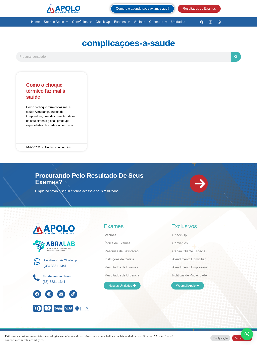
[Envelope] (61, 294)
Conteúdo (156, 22)
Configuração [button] (220, 338)
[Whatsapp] (219, 21)
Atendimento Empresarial (190, 267)
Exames (120, 22)
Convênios (80, 22)
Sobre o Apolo (54, 22)
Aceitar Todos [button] (242, 338)
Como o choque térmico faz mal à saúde (45, 91)
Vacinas (139, 22)
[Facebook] (201, 21)
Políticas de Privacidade (189, 275)
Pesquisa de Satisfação (122, 251)
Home (35, 22)
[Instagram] (210, 21)
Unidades (178, 22)
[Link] (73, 294)
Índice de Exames (117, 243)
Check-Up (103, 22)
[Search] (236, 57)
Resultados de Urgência (122, 275)
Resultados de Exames (121, 267)
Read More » (34, 137)
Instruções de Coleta (119, 259)
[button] (247, 334)
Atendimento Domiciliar (189, 259)
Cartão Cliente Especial (189, 251)
